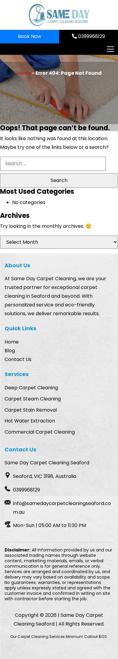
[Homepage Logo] (59, 14)
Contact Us (18, 359)
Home (24, 73)
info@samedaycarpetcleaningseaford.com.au (62, 508)
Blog (10, 350)
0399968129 (91, 36)
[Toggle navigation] (110, 49)
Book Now (29, 36)
